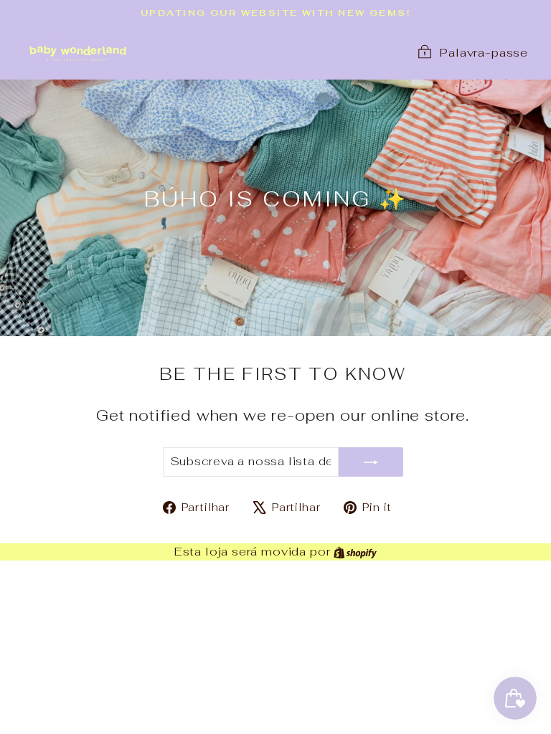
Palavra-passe (484, 52)
